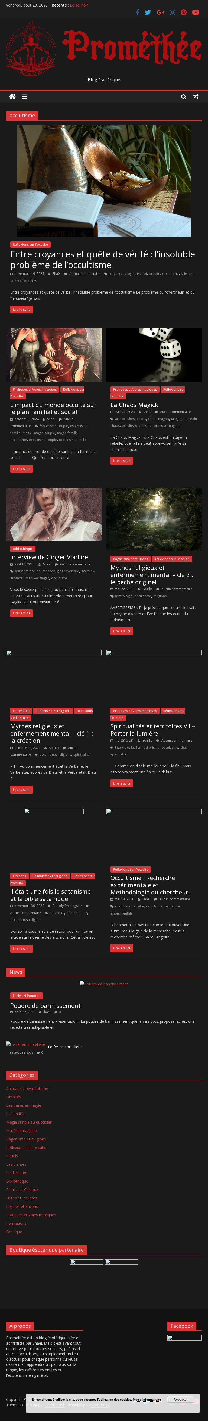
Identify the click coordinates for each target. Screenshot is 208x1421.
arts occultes (125, 418)
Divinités (19, 876)
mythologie (123, 596)
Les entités (21, 710)
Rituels (12, 1155)
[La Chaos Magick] (154, 332)
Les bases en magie (23, 1105)
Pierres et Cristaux (22, 1189)
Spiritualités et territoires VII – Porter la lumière (152, 729)
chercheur (123, 906)
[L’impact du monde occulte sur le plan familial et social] (54, 332)
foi (145, 273)
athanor (49, 571)
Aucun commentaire (84, 273)
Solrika (148, 589)
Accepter (181, 1399)
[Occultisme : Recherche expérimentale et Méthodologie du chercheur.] (154, 812)
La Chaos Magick (134, 404)
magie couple (44, 433)
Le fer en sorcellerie (65, 1046)
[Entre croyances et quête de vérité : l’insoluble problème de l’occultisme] (104, 128)
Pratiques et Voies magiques (35, 389)
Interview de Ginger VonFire (49, 557)
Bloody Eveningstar (68, 905)
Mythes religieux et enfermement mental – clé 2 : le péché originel (151, 574)
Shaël (57, 273)
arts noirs (57, 912)
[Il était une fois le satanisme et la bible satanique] (54, 812)
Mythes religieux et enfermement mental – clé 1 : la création (51, 733)
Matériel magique (21, 1130)
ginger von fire (68, 571)
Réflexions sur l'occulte (30, 244)
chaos (141, 418)
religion (35, 919)
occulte (154, 273)
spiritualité (81, 754)
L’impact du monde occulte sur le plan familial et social (53, 408)
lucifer (136, 747)
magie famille (67, 433)
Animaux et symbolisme (27, 1088)
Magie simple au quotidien (29, 1122)
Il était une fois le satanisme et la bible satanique (50, 894)
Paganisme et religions (130, 559)
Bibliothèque (23, 548)
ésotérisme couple (53, 426)
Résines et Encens (22, 1206)
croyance (116, 273)
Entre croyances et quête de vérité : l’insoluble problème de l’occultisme (102, 259)
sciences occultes (23, 280)
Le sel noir (79, 5)
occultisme (170, 273)
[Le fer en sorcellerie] (25, 1044)
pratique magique (167, 425)
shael (184, 747)
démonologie (76, 912)
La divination (17, 1172)
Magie (27, 433)
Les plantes (16, 1164)
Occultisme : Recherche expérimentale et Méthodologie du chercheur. (150, 884)
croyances (133, 273)
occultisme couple (43, 439)
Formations (16, 1223)
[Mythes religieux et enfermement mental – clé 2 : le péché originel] (154, 491)
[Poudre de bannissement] (104, 984)
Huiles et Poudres (26, 995)
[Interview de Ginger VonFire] (54, 491)
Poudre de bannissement (45, 1005)
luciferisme (151, 747)
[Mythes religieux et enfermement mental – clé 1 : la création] (54, 653)
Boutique (14, 1231)
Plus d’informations (147, 1399)
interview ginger (37, 578)
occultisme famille (73, 439)
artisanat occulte (27, 571)
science (186, 273)
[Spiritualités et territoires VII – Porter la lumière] (154, 653)
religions (160, 596)
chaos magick (158, 418)
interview (122, 747)
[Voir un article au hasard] (196, 96)
